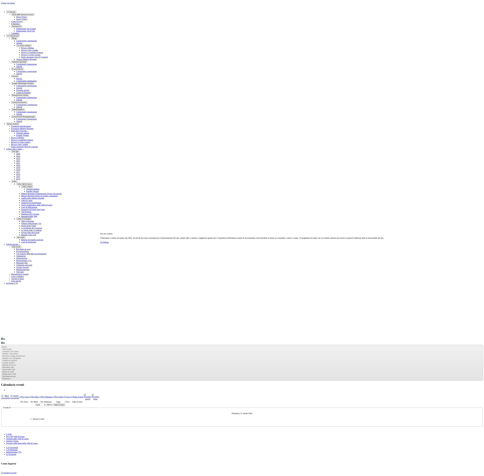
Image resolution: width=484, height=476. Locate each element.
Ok (101, 242)
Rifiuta (106, 242)
